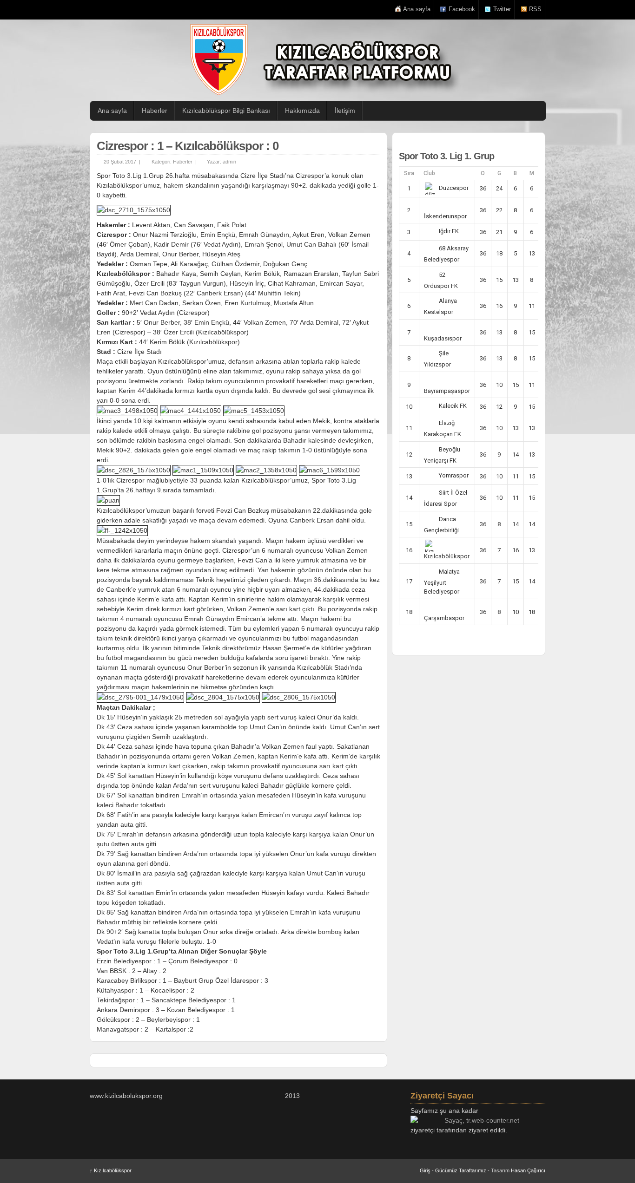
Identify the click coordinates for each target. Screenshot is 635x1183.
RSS (535, 9)
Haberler (154, 110)
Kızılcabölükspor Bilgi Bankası (226, 110)
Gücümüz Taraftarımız (460, 1170)
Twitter (502, 9)
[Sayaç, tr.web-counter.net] (477, 1120)
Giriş (425, 1170)
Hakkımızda (302, 110)
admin (229, 161)
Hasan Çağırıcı (528, 1170)
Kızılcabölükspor (111, 1170)
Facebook (462, 9)
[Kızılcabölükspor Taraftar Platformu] (322, 60)
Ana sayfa (416, 9)
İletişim (345, 110)
